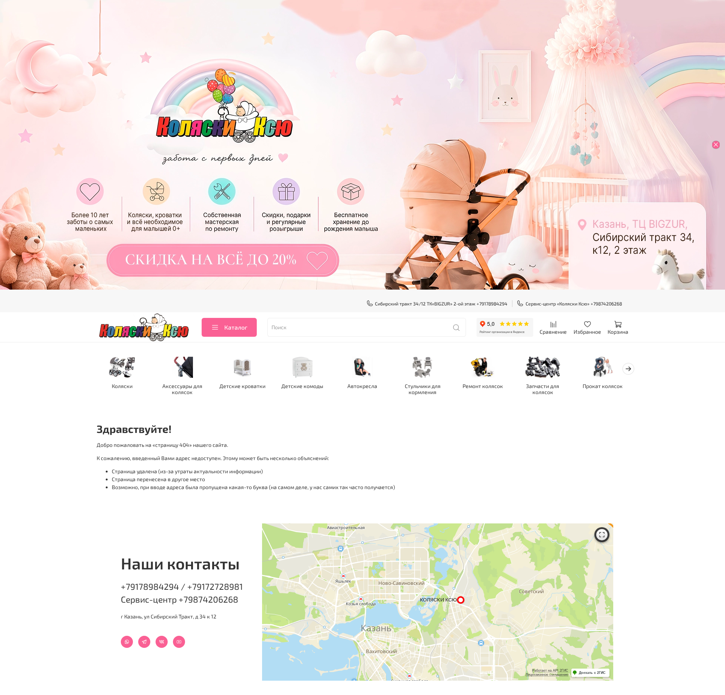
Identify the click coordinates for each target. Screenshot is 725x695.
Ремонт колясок (483, 386)
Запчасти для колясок (542, 389)
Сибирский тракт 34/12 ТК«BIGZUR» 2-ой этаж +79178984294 (441, 303)
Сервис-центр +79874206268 (179, 599)
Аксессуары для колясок (182, 389)
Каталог (235, 327)
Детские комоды (302, 386)
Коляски (122, 386)
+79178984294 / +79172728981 (182, 586)
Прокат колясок (603, 386)
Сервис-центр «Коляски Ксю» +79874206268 (574, 303)
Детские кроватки (242, 386)
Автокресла (362, 386)
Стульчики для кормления (423, 389)
